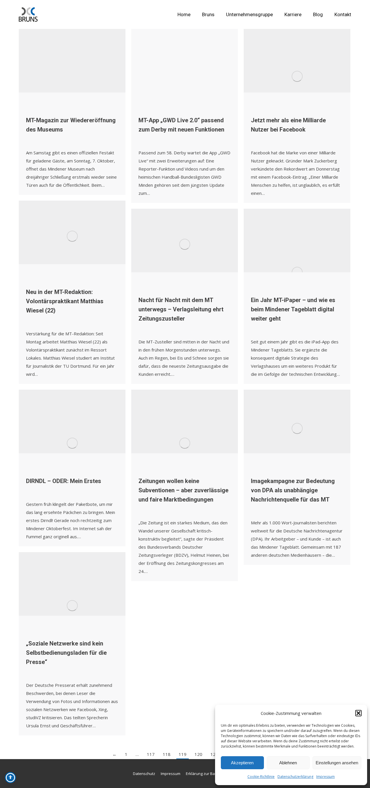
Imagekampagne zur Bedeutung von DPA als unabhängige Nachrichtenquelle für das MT (293, 490)
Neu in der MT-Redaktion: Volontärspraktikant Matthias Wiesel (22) (64, 301)
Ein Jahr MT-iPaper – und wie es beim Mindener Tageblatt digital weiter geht (293, 309)
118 (167, 754)
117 (151, 754)
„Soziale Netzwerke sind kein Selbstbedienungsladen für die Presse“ (66, 652)
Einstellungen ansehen (337, 762)
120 (198, 754)
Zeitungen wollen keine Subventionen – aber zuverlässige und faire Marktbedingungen (183, 490)
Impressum (325, 776)
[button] (358, 713)
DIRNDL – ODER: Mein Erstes (63, 481)
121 (214, 754)
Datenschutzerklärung (295, 776)
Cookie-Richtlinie (261, 776)
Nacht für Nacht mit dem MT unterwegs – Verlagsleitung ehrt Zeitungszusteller (180, 309)
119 (182, 754)
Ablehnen (288, 762)
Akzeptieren (242, 762)
